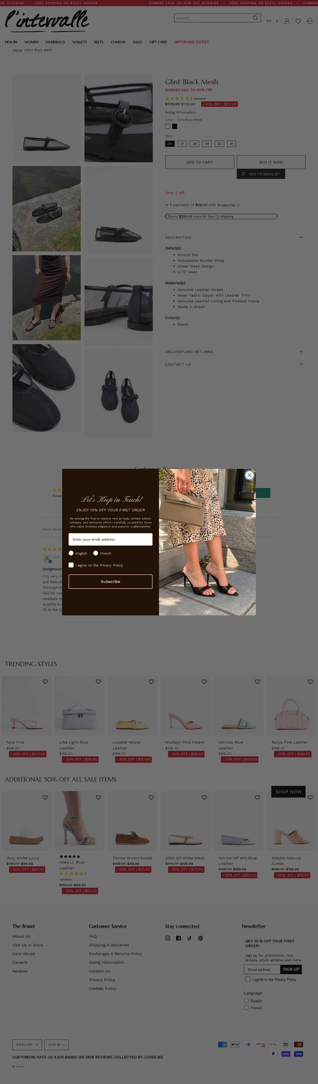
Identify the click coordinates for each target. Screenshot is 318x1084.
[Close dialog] (249, 475)
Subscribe (110, 581)
